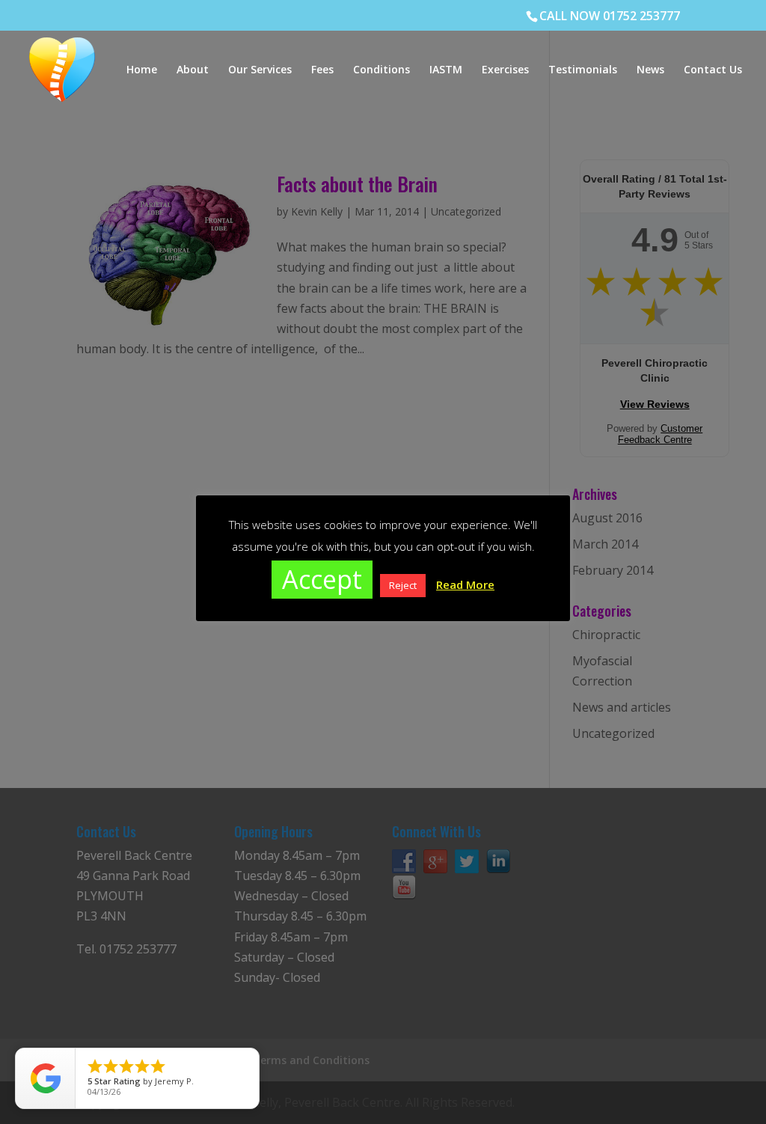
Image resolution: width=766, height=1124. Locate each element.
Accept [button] (322, 579)
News (650, 70)
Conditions (381, 70)
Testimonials (582, 70)
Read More (465, 584)
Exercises (505, 70)
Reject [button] (403, 585)
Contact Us (713, 70)
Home (141, 70)
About (193, 70)
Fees (322, 70)
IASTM (445, 70)
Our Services (260, 70)
